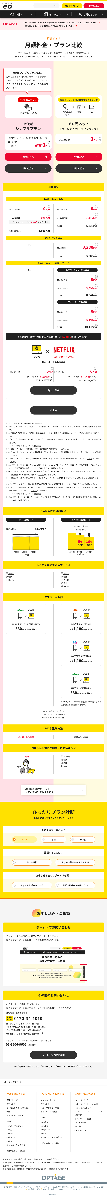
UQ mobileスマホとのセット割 (53, 714)
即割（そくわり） (18, 449)
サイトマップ (75, 1189)
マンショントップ (48, 1100)
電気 (10, 576)
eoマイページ (80, 1122)
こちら (92, 439)
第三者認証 (8, 1187)
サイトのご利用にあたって (85, 1187)
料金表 (53, 410)
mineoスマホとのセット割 (52, 717)
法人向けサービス (34, 1189)
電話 (65, 576)
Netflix (11, 580)
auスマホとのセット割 (52, 711)
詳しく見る (53, 390)
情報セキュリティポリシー (23, 1187)
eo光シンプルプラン (15, 1125)
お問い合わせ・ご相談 (16, 1151)
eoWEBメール (80, 1130)
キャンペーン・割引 (15, 1115)
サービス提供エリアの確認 (17, 1107)
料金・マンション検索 (50, 1107)
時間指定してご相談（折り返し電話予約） (23, 1033)
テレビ (66, 580)
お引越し (78, 1126)
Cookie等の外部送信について (63, 1187)
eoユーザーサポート (51, 1066)
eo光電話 (10, 1133)
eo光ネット (11, 1129)
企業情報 (100, 1187)
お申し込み (11, 1104)
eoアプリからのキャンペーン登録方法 (25, 493)
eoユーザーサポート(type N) (86, 1104)
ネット (11, 573)
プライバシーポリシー (43, 1187)
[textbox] (46, 5)
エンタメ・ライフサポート (17, 1145)
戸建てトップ (12, 1100)
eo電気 (9, 1141)
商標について (64, 1189)
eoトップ (6, 1082)
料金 (8, 1111)
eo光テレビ (11, 1137)
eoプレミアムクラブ (83, 1107)
